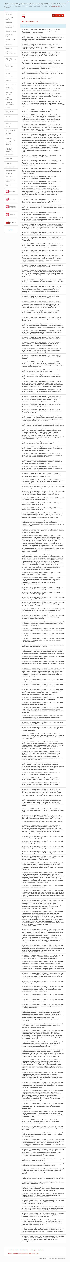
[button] (68, 1)
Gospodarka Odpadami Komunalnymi (9, 149)
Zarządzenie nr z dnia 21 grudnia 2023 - (41, 77)
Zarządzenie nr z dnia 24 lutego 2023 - (42, 962)
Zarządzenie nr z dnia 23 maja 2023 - (43, 710)
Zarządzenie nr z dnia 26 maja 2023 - (42, 692)
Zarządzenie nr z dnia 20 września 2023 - (42, 319)
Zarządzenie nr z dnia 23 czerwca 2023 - (43, 603)
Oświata (8, 107)
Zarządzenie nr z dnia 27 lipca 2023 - (42, 503)
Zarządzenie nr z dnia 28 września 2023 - (42, 304)
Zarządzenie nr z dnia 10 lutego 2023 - (42, 1000)
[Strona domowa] (22, 21)
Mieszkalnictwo (10, 154)
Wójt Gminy (9, 44)
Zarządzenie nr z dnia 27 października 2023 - (42, 219)
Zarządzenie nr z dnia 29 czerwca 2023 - (43, 598)
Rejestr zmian (24, 1250)
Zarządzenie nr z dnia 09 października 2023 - (42, 226)
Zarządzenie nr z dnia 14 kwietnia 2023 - (41, 778)
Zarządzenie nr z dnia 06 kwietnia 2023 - (42, 829)
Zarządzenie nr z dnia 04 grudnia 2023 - (41, 118)
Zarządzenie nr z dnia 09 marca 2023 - (42, 866)
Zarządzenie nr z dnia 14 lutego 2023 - (42, 989)
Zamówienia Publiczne (9, 159)
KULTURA (8, 116)
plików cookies (56, 6)
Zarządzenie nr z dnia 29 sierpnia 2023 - (43, 418)
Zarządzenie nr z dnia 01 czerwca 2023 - (43, 672)
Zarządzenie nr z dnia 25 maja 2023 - (42, 698)
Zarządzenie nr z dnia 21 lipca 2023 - (43, 515)
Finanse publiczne (10, 77)
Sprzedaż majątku (10, 84)
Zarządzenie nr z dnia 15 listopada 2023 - (41, 177)
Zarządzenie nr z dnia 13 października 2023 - (42, 266)
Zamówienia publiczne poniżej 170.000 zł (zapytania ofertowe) (10, 141)
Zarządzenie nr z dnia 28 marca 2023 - (42, 837)
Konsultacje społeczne (9, 93)
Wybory (8, 70)
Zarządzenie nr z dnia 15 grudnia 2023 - (41, 54)
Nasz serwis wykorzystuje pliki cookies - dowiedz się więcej (23, 1253)
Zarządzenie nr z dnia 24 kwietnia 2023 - (42, 755)
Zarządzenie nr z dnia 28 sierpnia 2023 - (43, 424)
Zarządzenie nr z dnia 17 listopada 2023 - (43, 162)
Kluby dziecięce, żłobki (10, 112)
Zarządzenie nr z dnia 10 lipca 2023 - (42, 581)
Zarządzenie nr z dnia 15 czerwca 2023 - (43, 651)
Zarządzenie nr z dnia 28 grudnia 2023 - (41, 31)
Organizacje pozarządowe (9, 103)
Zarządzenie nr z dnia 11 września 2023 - (42, 364)
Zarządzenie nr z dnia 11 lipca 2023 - (43, 543)
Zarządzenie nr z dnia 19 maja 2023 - (42, 717)
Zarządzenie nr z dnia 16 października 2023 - (42, 258)
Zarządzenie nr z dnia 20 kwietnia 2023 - (41, 773)
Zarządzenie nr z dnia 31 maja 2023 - (42, 680)
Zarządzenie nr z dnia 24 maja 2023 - (42, 703)
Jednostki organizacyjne (9, 65)
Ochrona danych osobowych (10, 26)
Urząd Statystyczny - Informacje (11, 180)
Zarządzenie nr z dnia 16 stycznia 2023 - (43, 1171)
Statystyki (33, 1250)
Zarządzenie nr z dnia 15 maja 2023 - (42, 723)
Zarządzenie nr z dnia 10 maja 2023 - (42, 728)
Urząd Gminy (9, 48)
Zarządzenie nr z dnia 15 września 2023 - (41, 343)
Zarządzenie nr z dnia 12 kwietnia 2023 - (43, 802)
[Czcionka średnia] (56, 15)
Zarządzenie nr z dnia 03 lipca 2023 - (42, 588)
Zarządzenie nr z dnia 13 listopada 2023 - (41, 182)
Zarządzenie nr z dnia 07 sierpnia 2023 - (43, 487)
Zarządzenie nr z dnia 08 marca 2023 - (43, 894)
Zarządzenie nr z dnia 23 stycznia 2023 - (43, 1159)
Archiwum (40, 1250)
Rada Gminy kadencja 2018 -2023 (11, 52)
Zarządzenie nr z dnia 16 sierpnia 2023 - (41, 442)
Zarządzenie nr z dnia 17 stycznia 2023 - (43, 1164)
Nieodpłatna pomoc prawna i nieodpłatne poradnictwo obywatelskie (11, 173)
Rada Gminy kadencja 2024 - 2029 (11, 59)
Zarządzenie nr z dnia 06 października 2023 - (42, 233)
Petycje (8, 80)
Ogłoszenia (9, 163)
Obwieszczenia (10, 167)
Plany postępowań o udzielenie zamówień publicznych (11, 133)
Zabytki (8, 120)
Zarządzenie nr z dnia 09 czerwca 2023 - (43, 657)
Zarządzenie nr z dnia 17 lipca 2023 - (43, 530)
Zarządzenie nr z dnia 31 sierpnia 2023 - (41, 405)
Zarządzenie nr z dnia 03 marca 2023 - (42, 904)
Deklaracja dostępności (9, 13)
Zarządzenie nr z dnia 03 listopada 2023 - (41, 213)
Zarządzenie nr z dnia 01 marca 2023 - (42, 956)
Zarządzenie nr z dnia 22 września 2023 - (41, 312)
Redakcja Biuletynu (13, 1250)
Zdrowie (8, 123)
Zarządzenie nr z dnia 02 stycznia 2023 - (43, 1188)
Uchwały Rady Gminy (9, 35)
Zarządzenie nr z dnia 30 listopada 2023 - (43, 138)
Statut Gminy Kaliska (11, 31)
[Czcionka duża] (59, 15)
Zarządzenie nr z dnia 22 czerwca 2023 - (43, 610)
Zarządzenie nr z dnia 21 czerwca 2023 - (43, 634)
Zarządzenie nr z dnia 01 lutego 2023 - (42, 1006)
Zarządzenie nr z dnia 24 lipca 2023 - (42, 508)
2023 (37, 21)
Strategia (8, 127)
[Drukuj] (62, 15)
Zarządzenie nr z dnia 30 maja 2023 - (42, 685)
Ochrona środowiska (9, 98)
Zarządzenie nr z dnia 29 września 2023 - (43, 238)
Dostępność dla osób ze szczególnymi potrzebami (10, 20)
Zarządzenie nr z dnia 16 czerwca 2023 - (43, 640)
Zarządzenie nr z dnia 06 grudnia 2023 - (43, 104)
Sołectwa (8, 73)
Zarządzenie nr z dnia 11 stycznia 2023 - (43, 1182)
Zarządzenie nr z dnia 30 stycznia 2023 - (43, 1143)
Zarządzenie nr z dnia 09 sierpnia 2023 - (42, 448)
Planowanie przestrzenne (9, 88)
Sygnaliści (8, 185)
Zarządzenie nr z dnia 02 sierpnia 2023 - (43, 498)
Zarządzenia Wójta (10, 39)
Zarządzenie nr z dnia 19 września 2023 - (41, 338)
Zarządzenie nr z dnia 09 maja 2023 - (43, 736)
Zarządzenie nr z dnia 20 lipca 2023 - (43, 523)
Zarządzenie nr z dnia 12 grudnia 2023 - (43, 83)
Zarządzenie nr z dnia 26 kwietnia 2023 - (42, 745)
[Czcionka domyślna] (53, 15)
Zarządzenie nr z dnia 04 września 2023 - (41, 376)
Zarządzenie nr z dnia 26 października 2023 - (42, 245)
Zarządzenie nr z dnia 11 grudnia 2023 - (41, 89)
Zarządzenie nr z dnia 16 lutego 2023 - (42, 975)
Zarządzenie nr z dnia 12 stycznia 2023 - (43, 1177)
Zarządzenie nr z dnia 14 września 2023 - (41, 350)
